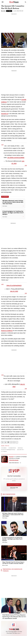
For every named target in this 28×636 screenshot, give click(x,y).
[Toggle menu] (2, 2)
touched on (4, 113)
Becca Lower (5, 565)
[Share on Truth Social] (5, 442)
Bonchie (3, 11)
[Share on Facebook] (8, 442)
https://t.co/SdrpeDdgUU (14, 285)
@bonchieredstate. (14, 460)
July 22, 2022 (14, 291)
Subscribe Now (14, 487)
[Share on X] (2, 442)
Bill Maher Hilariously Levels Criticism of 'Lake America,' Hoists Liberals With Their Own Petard (12, 515)
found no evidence (7, 330)
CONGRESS (3, 447)
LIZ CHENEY (4, 451)
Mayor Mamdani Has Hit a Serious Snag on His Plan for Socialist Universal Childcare (13, 562)
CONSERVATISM (12, 447)
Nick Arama (4, 517)
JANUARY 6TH (20, 449)
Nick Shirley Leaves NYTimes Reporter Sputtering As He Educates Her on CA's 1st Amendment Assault (14, 616)
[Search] (25, 2)
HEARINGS (20, 447)
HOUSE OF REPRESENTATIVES (8, 449)
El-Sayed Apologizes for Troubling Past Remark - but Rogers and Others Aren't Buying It (12, 539)
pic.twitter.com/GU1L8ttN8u (15, 157)
